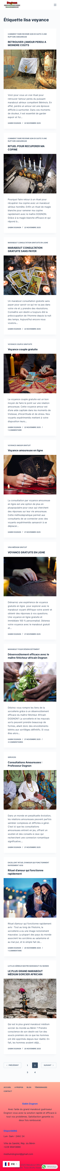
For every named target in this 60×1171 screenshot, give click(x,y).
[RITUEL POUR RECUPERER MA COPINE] (30, 173)
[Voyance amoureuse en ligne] (30, 474)
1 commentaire (15, 430)
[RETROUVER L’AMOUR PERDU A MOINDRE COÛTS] (30, 69)
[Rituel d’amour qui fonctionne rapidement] (30, 898)
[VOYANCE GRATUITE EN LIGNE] (30, 576)
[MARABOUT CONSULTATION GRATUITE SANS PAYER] (30, 275)
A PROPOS (19, 1087)
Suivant (47, 1065)
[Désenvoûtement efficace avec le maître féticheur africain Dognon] (30, 682)
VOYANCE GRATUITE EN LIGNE (26, 552)
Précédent (14, 1065)
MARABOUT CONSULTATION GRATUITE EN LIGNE (28, 243)
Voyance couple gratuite (20, 344)
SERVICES (12, 757)
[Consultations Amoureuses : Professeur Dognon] (30, 790)
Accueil (7, 1087)
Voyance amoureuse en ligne (25, 450)
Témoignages (41, 1087)
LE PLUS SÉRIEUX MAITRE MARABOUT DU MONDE (28, 966)
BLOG (29, 1087)
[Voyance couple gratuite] (30, 373)
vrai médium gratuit (17, 547)
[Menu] (55, 5)
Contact (8, 1091)
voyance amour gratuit (19, 445)
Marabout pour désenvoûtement (24, 649)
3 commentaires (15, 742)
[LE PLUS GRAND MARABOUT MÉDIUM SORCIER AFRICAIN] (30, 998)
